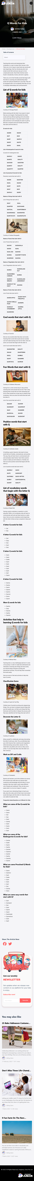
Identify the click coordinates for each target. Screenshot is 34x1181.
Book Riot (12, 508)
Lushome (11, 736)
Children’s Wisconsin (14, 384)
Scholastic (12, 775)
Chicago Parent (13, 110)
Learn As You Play (14, 702)
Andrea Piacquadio (14, 235)
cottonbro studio (13, 449)
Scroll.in (11, 333)
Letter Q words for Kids (12, 797)
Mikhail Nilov (12, 659)
